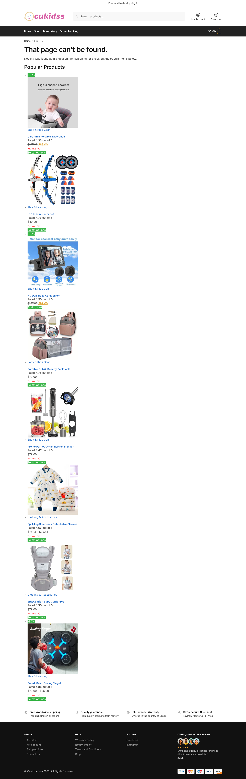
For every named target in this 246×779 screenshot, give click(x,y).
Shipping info (35, 749)
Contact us (33, 754)
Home (27, 41)
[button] (215, 31)
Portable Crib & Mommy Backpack (49, 369)
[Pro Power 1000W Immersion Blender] (125, 412)
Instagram (132, 744)
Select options (37, 152)
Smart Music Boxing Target (44, 683)
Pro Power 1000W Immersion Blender (51, 446)
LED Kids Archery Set (41, 214)
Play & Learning (37, 207)
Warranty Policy (84, 740)
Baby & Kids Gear (39, 129)
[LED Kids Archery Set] (125, 180)
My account (34, 744)
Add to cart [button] (35, 307)
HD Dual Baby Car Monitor (44, 295)
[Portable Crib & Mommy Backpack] (125, 334)
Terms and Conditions (88, 749)
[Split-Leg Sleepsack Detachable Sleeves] (125, 489)
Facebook (132, 740)
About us (32, 740)
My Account (198, 19)
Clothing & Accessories (42, 517)
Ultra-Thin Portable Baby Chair (46, 136)
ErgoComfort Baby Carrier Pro (46, 601)
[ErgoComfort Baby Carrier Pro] (125, 567)
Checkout (216, 19)
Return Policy (83, 744)
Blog (78, 754)
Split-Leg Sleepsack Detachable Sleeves (52, 524)
